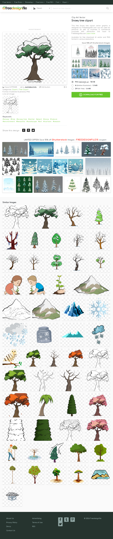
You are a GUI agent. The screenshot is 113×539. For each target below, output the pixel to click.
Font (57, 2)
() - (85, 82)
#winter (31, 119)
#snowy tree (22, 119)
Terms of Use (37, 522)
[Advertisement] (35, 21)
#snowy (6, 119)
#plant (39, 119)
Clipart (64, 2)
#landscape (31, 121)
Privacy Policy (11, 522)
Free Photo (18, 2)
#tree (13, 119)
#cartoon (47, 121)
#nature (53, 119)
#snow (46, 119)
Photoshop (29, 2)
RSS (33, 526)
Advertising (36, 518)
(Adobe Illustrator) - (86, 85)
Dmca (8, 526)
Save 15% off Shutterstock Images (96, 43)
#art (40, 121)
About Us (10, 518)
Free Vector (7, 2)
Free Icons (39, 2)
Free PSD (49, 2)
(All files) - (83, 88)
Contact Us (10, 530)
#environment (9, 121)
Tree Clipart (23, 89)
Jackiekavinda (30, 87)
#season (56, 121)
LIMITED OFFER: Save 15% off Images (49, 140)
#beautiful (20, 121)
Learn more (90, 33)
